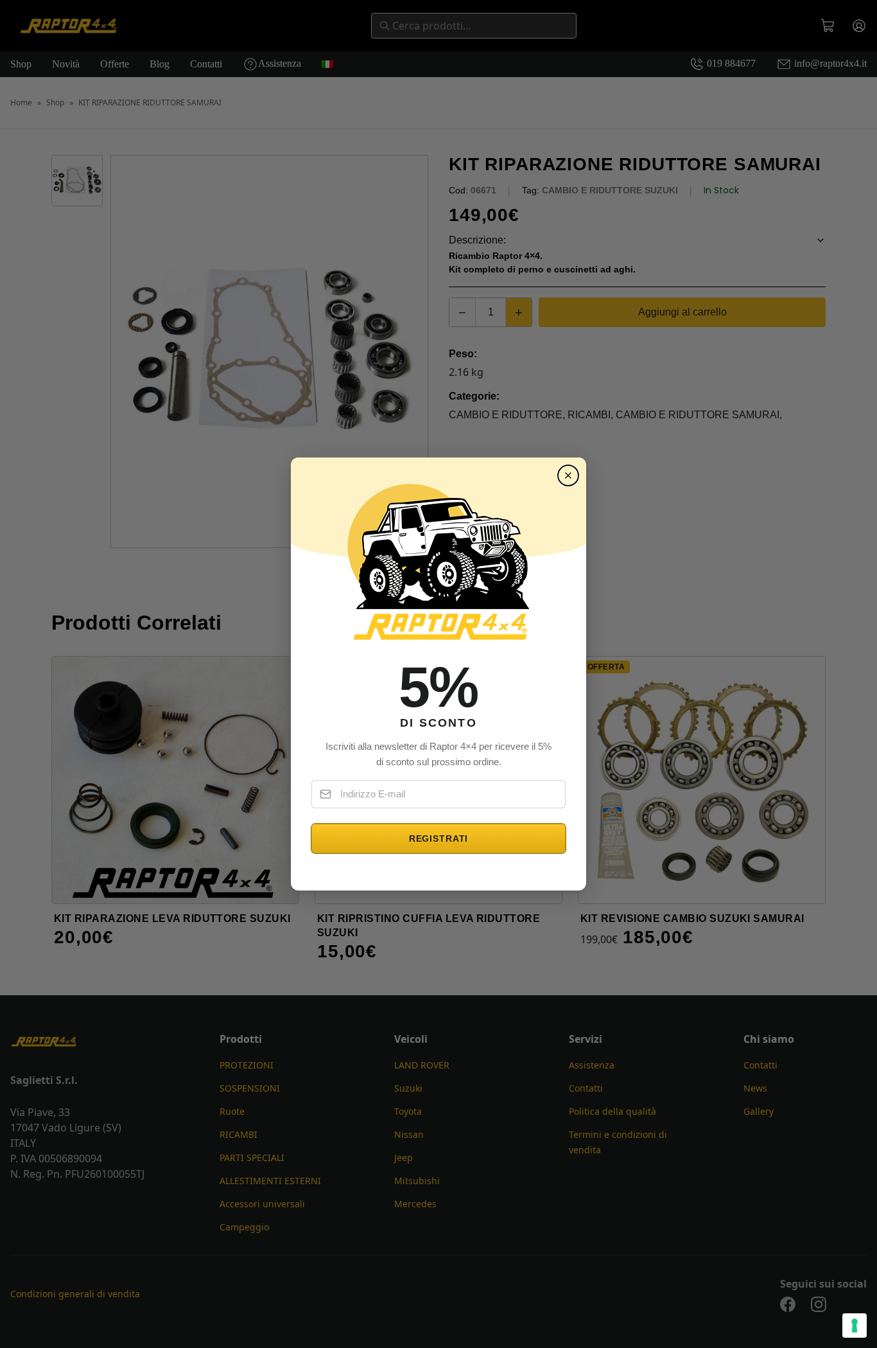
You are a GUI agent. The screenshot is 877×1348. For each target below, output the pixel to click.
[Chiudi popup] (568, 475)
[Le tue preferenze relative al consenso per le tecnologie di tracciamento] (854, 1325)
